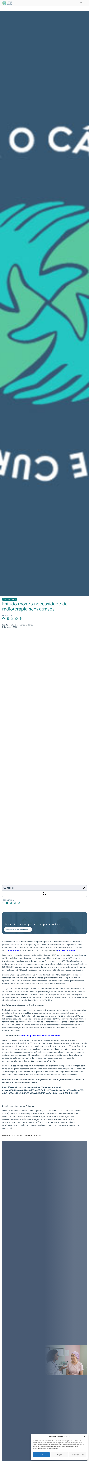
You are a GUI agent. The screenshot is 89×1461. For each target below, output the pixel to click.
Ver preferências (77, 1455)
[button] (85, 1436)
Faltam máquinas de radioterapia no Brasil (39, 1035)
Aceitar (41, 1455)
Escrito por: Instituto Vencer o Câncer (18, 625)
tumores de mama (66, 950)
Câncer (82, 955)
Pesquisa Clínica (9, 599)
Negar (59, 1455)
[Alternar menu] (81, 3)
